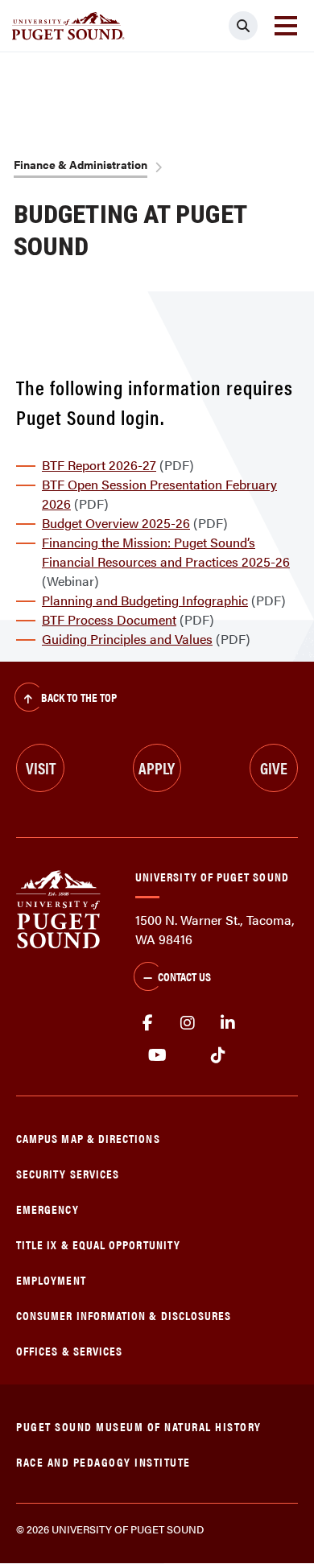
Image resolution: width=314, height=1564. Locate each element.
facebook (147, 1023)
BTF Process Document (109, 619)
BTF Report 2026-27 (99, 465)
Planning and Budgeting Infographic (145, 600)
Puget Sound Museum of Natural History (139, 1426)
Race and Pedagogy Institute (103, 1461)
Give (273, 767)
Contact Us (184, 976)
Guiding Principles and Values (127, 638)
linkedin (228, 1023)
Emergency (47, 1208)
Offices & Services (69, 1350)
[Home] (58, 907)
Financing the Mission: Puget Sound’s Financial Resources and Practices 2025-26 (166, 552)
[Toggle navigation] (286, 26)
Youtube (157, 1055)
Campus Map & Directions (88, 1137)
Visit (41, 767)
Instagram (188, 1023)
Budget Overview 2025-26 (116, 523)
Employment (51, 1279)
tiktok (218, 1055)
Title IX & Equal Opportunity (98, 1244)
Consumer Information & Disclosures (123, 1314)
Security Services (67, 1173)
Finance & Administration (80, 164)
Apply (156, 767)
